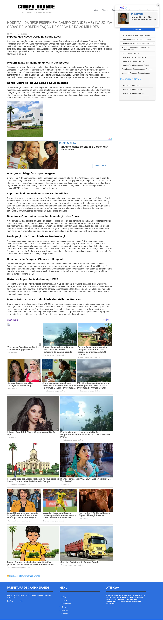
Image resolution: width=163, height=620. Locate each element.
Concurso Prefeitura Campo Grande (136, 40)
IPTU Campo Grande (130, 53)
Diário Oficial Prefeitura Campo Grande (138, 43)
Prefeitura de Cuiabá (131, 85)
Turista (105, 10)
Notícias (65, 610)
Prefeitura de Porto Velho (133, 93)
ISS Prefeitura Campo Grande (134, 57)
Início (96, 10)
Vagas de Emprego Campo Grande (136, 73)
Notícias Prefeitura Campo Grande (24, 576)
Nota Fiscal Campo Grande (133, 61)
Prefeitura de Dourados (132, 89)
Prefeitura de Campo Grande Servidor (137, 69)
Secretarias (66, 604)
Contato (65, 614)
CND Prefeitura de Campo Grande (136, 36)
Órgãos (64, 607)
